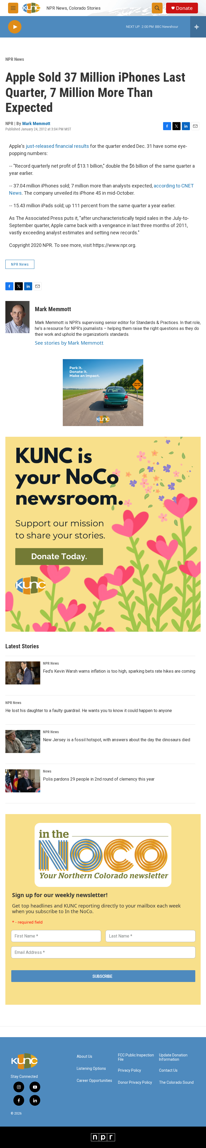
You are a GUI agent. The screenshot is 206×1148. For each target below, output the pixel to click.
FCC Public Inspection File (136, 1057)
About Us (84, 1057)
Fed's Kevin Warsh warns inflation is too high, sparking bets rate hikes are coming (119, 671)
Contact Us (168, 1070)
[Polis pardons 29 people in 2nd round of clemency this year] (22, 780)
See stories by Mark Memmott (69, 343)
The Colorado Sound (176, 1083)
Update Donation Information (173, 1057)
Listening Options (91, 1069)
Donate (184, 8)
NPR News (14, 59)
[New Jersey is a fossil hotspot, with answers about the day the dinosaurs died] (22, 741)
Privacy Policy (129, 1070)
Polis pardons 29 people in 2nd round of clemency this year (98, 779)
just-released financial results (57, 146)
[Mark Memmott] (17, 317)
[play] (14, 27)
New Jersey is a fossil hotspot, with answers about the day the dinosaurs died (116, 739)
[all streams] (198, 26)
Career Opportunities (94, 1081)
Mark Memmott (36, 123)
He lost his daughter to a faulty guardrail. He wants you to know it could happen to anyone (88, 710)
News (47, 771)
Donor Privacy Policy (135, 1083)
